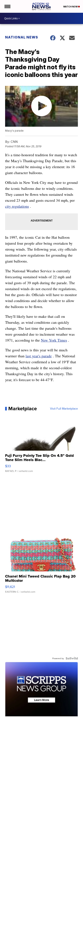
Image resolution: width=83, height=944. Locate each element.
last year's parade (39, 355)
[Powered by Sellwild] (72, 658)
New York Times (54, 340)
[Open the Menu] (7, 6)
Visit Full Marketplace (64, 408)
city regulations (17, 206)
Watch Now (70, 6)
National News (21, 37)
